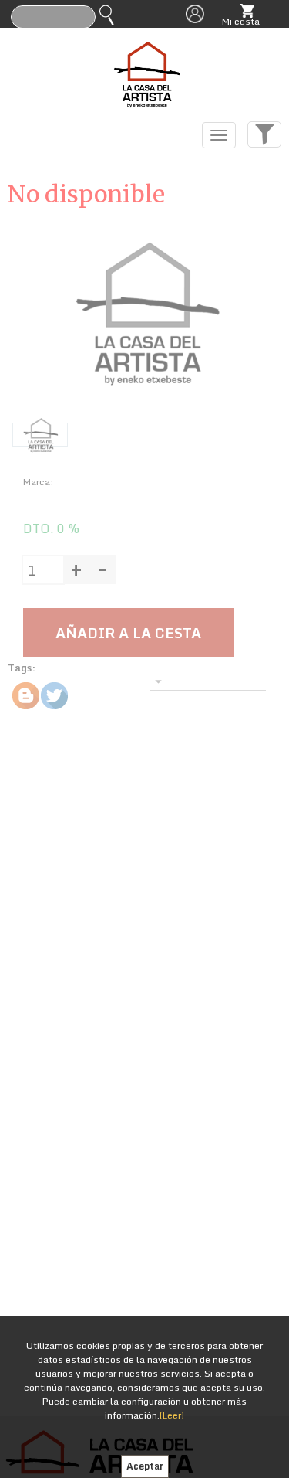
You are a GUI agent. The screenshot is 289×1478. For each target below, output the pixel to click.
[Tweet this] (54, 695)
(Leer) (172, 1415)
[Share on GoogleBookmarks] (25, 695)
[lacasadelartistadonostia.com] (144, 70)
